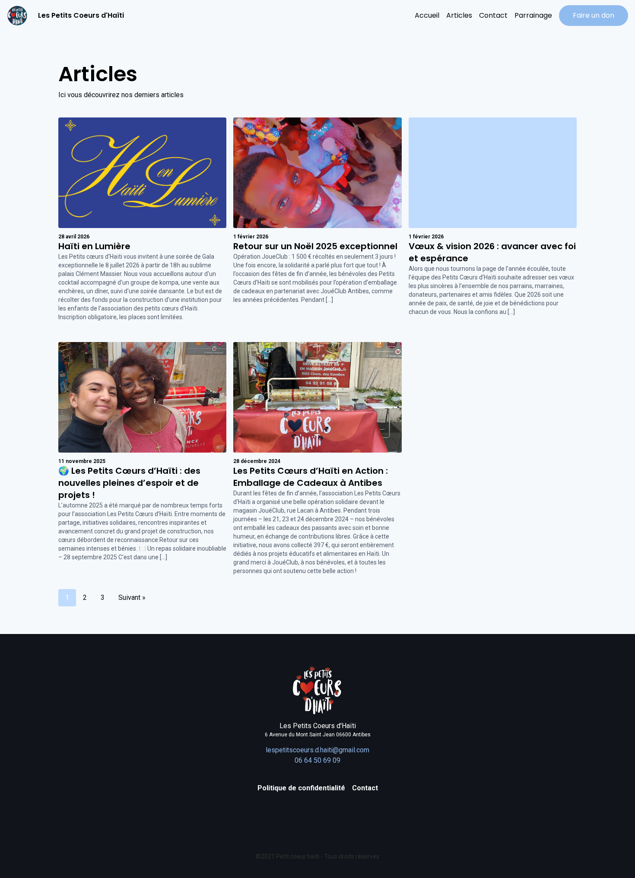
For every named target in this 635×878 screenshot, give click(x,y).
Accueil (427, 15)
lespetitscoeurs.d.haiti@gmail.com (317, 750)
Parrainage (533, 15)
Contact (493, 15)
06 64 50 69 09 (317, 760)
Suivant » (132, 597)
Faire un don (593, 15)
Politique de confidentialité (301, 788)
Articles (459, 15)
